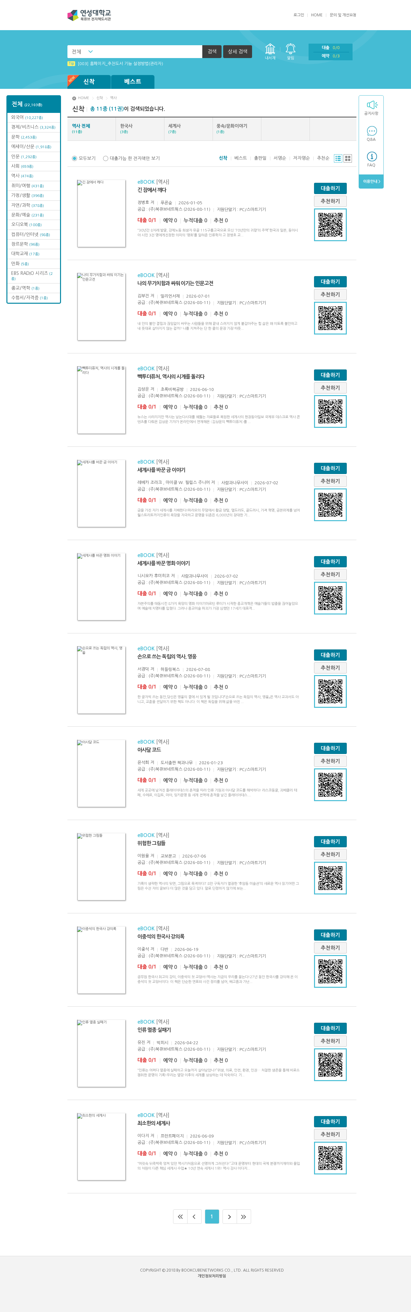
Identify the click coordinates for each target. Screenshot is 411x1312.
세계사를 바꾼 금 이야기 (161, 470)
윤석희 (143, 762)
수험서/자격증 (29, 297)
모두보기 (87, 158)
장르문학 (25, 244)
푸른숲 (166, 203)
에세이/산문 (31, 146)
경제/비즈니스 (33, 127)
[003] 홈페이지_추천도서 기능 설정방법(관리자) (115, 64)
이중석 (143, 949)
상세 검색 (237, 51)
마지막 (244, 1216)
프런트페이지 (172, 1136)
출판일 (260, 158)
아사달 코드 (149, 750)
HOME (317, 15)
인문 (24, 156)
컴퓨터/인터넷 (30, 234)
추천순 (323, 158)
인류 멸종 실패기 (154, 1030)
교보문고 (168, 856)
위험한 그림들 (151, 843)
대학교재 (25, 253)
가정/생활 (27, 195)
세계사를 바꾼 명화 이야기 (163, 563)
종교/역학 (25, 288)
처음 (180, 1216)
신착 (89, 82)
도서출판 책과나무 (177, 763)
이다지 (143, 1136)
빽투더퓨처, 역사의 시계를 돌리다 (171, 376)
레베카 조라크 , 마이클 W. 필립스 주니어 (173, 482)
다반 (164, 949)
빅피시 (162, 1043)
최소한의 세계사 (153, 1123)
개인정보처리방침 (212, 1276)
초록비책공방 (172, 389)
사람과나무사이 (234, 483)
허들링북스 (170, 669)
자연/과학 (27, 205)
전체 (76, 51)
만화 (20, 263)
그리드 (348, 158)
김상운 (143, 389)
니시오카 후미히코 (153, 576)
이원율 (143, 856)
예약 (331, 56)
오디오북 (26, 224)
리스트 (338, 158)
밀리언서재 (170, 296)
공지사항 (371, 113)
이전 (195, 1216)
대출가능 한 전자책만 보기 (135, 158)
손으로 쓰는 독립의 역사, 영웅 (167, 656)
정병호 (143, 202)
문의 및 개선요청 (343, 15)
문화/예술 (27, 215)
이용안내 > (371, 181)
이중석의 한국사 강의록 (160, 936)
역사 (22, 176)
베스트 (133, 82)
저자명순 (301, 158)
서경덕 (143, 669)
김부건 (143, 296)
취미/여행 (27, 185)
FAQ (371, 165)
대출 (331, 48)
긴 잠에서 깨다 (151, 190)
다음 (230, 1216)
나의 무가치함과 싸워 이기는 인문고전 (175, 283)
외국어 (27, 117)
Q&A (371, 139)
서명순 (280, 158)
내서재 (270, 58)
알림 (290, 58)
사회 (22, 166)
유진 (141, 1042)
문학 (24, 137)
